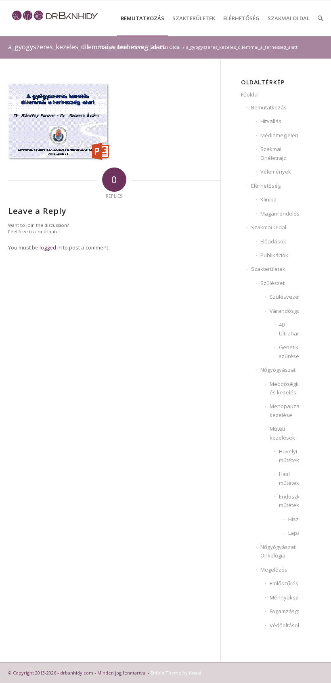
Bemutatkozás (269, 107)
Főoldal (250, 94)
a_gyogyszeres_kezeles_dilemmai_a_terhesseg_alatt (86, 46)
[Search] (320, 18)
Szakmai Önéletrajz (273, 153)
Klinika (268, 199)
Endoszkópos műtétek (289, 501)
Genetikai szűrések (289, 351)
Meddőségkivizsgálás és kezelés (284, 388)
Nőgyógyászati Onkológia (278, 551)
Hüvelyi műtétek (289, 455)
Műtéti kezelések (282, 433)
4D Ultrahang (289, 329)
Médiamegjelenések (279, 135)
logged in (51, 247)
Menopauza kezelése (284, 410)
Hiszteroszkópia (293, 519)
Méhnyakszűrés (284, 597)
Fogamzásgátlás (284, 611)
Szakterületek (268, 268)
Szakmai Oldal (268, 227)
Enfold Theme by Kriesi (176, 673)
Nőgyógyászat (277, 369)
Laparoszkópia (293, 532)
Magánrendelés (279, 213)
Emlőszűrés (284, 583)
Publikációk (274, 255)
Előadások (273, 241)
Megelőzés (273, 569)
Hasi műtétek (289, 478)
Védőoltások (284, 625)
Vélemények (275, 171)
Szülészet (272, 283)
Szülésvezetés (284, 296)
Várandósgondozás (284, 310)
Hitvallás (270, 121)
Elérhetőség (266, 185)
